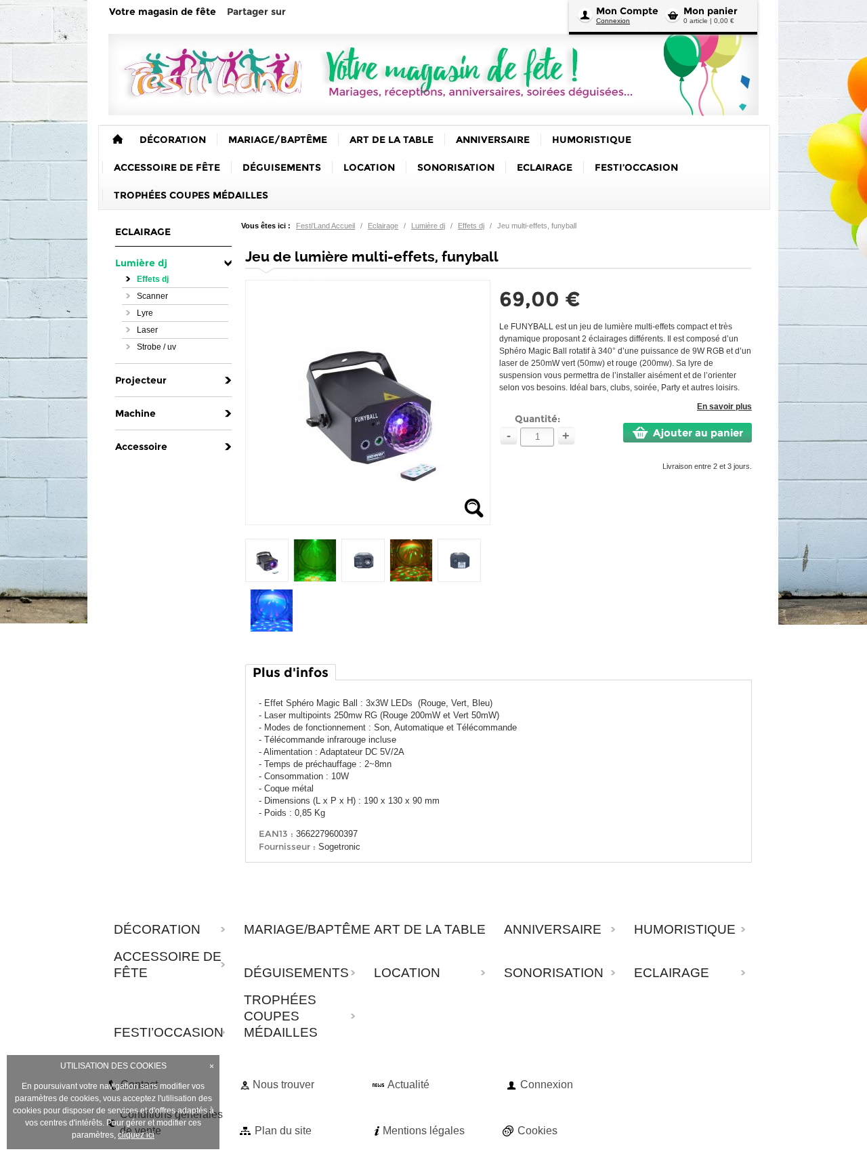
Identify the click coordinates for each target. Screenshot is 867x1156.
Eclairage (383, 226)
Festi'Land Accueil (325, 226)
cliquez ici (136, 1135)
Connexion (613, 20)
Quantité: (537, 419)
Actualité (408, 1084)
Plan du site (283, 1130)
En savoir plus (724, 406)
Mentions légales (424, 1130)
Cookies (537, 1130)
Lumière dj (428, 226)
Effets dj (471, 226)
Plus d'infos (291, 672)
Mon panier (710, 11)
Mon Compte (627, 11)
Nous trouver (283, 1084)
